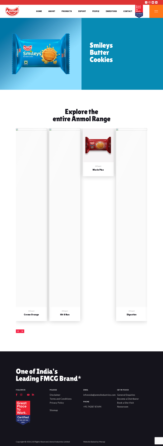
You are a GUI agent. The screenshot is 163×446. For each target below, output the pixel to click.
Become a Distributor (128, 398)
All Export (31, 311)
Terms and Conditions (61, 398)
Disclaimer (55, 394)
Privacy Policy (57, 402)
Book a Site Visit (125, 402)
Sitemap (54, 410)
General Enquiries (126, 394)
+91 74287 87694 (92, 406)
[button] (18, 331)
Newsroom (122, 406)
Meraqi (102, 442)
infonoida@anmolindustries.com (99, 394)
